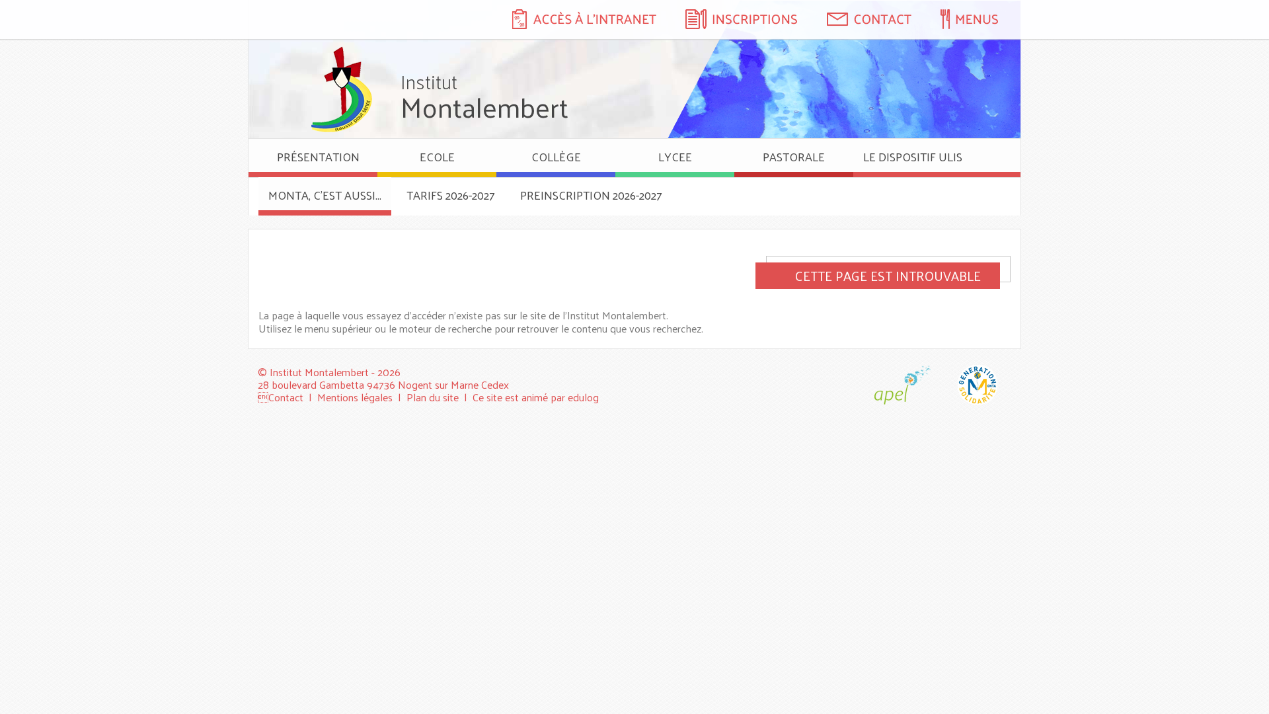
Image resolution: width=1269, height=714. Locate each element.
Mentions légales (355, 397)
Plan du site (432, 397)
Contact (285, 397)
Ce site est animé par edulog (536, 397)
